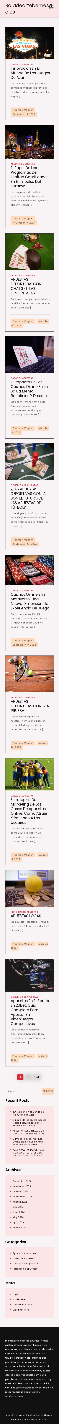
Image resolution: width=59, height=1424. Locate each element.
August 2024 (20, 1201)
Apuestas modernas (23, 163)
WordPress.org (21, 1309)
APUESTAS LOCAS (26, 915)
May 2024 (18, 1217)
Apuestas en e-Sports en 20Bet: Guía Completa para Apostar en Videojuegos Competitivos (30, 1012)
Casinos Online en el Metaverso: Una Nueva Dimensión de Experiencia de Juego (30, 601)
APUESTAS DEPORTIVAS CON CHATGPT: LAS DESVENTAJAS (26, 286)
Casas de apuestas (22, 64)
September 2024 (22, 1196)
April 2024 (18, 1222)
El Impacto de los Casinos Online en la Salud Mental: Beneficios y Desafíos (30, 389)
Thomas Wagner (23, 109)
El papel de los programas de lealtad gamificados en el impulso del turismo (29, 177)
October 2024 (21, 1191)
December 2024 (22, 1181)
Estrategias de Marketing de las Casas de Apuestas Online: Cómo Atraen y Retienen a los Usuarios (30, 811)
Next (36, 1077)
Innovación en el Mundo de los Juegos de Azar (30, 73)
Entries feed (20, 1299)
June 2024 (19, 1212)
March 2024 (19, 1227)
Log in (16, 1294)
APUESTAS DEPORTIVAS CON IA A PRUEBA (30, 706)
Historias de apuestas (24, 912)
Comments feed (22, 1304)
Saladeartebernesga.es (28, 8)
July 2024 (18, 1207)
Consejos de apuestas (24, 485)
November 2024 (22, 1186)
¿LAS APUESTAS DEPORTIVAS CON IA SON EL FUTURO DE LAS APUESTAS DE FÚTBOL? (28, 498)
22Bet (46, 1370)
